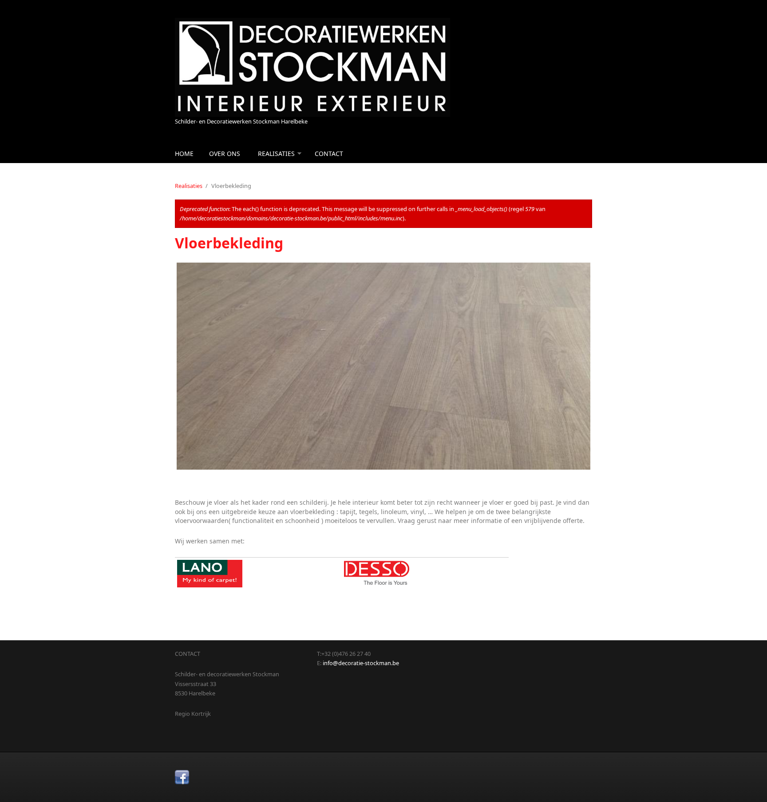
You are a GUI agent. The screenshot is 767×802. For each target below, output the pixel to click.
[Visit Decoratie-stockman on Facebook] (182, 777)
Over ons (224, 153)
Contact (329, 153)
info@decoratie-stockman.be (361, 663)
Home (184, 153)
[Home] (312, 67)
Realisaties (276, 153)
